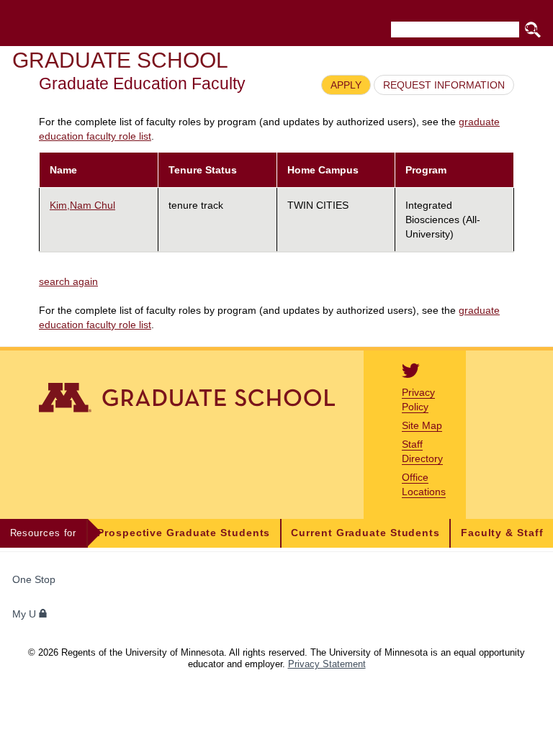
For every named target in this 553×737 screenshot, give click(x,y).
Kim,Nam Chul (82, 205)
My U (25, 614)
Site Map (422, 425)
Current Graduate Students (365, 533)
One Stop (33, 579)
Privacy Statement (327, 664)
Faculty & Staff (502, 533)
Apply (346, 85)
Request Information (444, 85)
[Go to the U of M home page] (116, 23)
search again (68, 281)
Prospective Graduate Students (183, 533)
